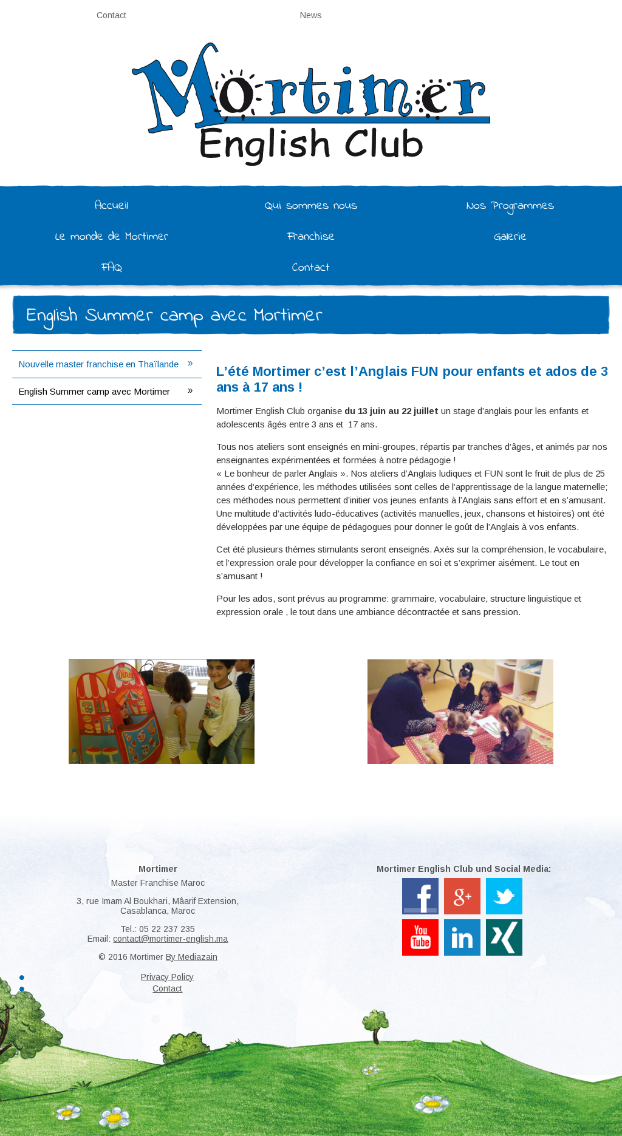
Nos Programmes (510, 206)
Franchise (311, 237)
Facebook (420, 883)
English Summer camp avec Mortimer (94, 391)
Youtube (420, 924)
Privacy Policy (167, 977)
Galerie (510, 237)
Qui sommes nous (311, 206)
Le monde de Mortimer (111, 237)
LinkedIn (462, 924)
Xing (504, 924)
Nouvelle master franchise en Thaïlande (98, 364)
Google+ (462, 883)
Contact (111, 15)
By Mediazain (191, 957)
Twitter (504, 883)
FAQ (111, 268)
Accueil (111, 206)
